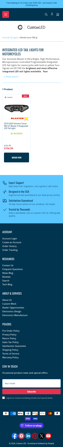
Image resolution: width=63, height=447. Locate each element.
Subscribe (31, 391)
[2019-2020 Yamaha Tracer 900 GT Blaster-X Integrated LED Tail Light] (16, 108)
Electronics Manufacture (15, 315)
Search (5, 280)
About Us (7, 299)
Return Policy (9, 338)
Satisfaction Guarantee (14, 345)
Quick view (16, 157)
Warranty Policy (10, 357)
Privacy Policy (9, 334)
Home (5, 37)
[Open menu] (5, 14)
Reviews (6, 276)
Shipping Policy (10, 349)
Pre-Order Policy (10, 330)
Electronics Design (11, 311)
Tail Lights (14, 37)
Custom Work (9, 303)
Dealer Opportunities (13, 307)
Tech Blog (7, 284)
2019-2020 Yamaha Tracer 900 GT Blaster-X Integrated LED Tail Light (16, 126)
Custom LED (21, 443)
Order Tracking (10, 249)
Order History (9, 246)
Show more (11, 76)
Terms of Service (10, 353)
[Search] (46, 14)
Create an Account (11, 242)
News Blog (7, 272)
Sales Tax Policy (10, 342)
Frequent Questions (12, 269)
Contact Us (7, 265)
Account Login (9, 238)
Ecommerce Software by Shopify (41, 443)
